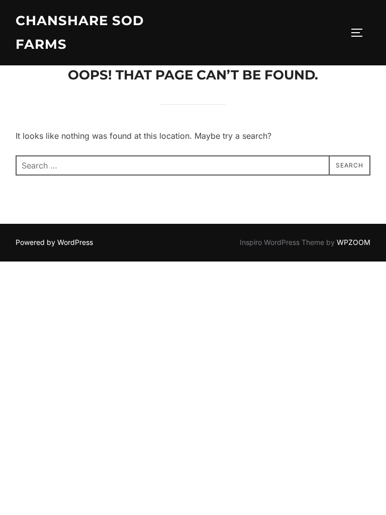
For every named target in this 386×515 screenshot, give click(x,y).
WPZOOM (353, 242)
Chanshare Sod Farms (80, 32)
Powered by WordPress (54, 242)
